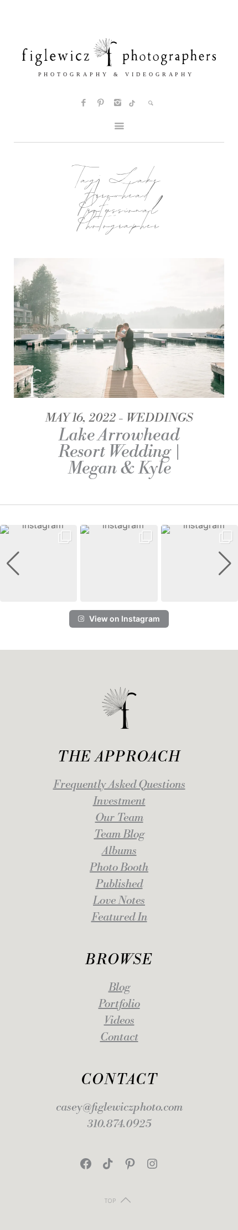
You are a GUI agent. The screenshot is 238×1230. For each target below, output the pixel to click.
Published (119, 884)
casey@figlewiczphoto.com (119, 1108)
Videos (119, 1021)
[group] (38, 563)
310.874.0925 (119, 1124)
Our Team (119, 818)
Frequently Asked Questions (119, 785)
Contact (119, 1037)
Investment (119, 801)
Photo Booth (119, 868)
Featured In (119, 917)
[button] (119, 594)
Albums (119, 851)
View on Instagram (124, 618)
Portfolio (119, 1004)
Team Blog (119, 835)
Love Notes (119, 901)
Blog (119, 988)
